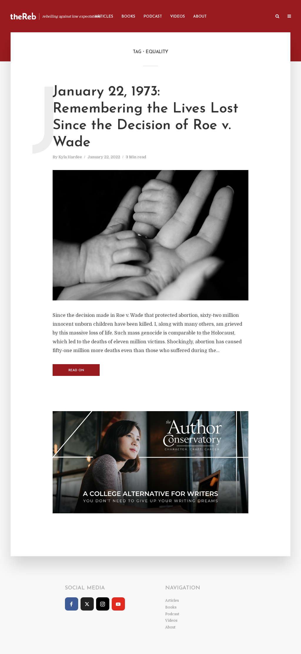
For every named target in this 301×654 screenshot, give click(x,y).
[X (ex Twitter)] (87, 604)
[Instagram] (102, 604)
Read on (76, 370)
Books (128, 17)
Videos (177, 17)
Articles (104, 17)
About (200, 17)
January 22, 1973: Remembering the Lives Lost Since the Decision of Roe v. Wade (145, 117)
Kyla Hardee (70, 157)
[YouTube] (118, 604)
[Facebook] (71, 604)
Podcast (152, 17)
